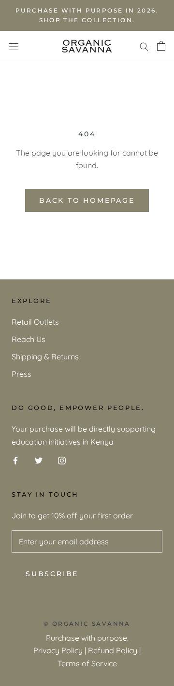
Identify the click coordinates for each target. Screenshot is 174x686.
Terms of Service (87, 663)
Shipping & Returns (45, 356)
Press (21, 374)
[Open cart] (161, 46)
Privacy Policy (58, 650)
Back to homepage (87, 200)
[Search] (144, 45)
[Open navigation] (13, 46)
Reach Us (28, 339)
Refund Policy (112, 650)
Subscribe (52, 573)
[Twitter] (39, 459)
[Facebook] (15, 459)
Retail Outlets (35, 322)
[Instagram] (62, 459)
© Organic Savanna (87, 623)
